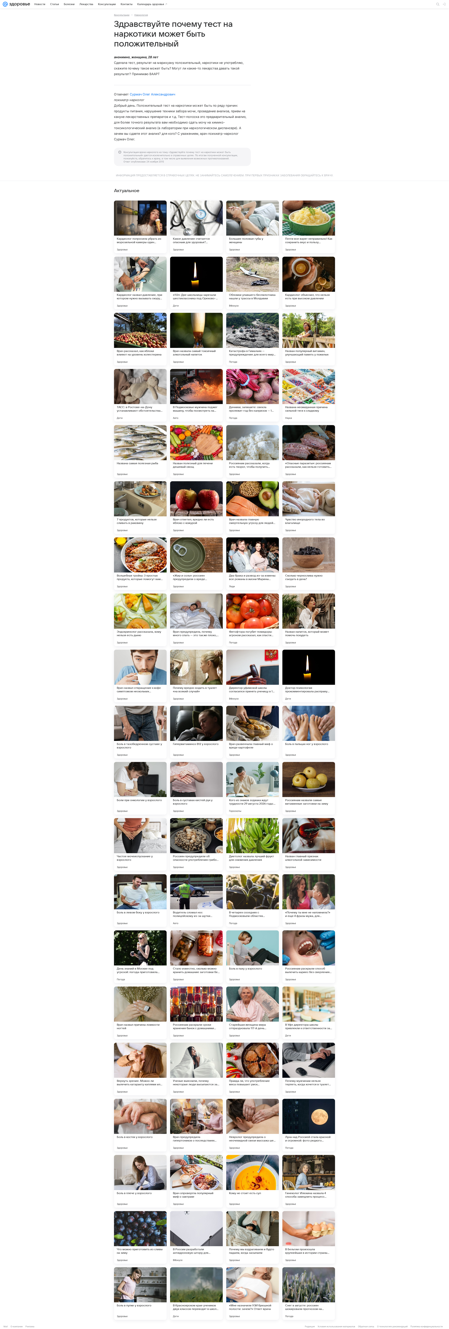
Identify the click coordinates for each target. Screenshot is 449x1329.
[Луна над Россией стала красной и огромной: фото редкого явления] (308, 1125)
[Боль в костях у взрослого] (140, 1125)
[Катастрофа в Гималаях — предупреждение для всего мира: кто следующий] (252, 339)
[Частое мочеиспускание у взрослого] (140, 844)
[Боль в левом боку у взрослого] (140, 900)
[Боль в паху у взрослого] (252, 956)
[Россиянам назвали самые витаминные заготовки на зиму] (308, 788)
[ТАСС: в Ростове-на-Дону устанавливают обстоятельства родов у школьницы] (140, 395)
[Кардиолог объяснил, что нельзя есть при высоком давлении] (308, 283)
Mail (6, 1326)
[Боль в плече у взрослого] (140, 1181)
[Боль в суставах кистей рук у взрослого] (196, 788)
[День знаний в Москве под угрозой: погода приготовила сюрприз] (140, 956)
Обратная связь (366, 1326)
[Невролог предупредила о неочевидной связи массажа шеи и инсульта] (252, 1125)
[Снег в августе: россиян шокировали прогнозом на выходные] (308, 1293)
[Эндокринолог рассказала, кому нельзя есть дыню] (140, 620)
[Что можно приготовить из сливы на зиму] (140, 1237)
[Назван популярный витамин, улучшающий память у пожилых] (308, 339)
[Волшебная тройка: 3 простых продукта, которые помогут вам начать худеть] (140, 563)
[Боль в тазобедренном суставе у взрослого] (140, 732)
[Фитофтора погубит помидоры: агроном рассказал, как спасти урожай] (252, 620)
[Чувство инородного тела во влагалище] (308, 507)
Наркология (141, 15)
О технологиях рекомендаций (392, 1326)
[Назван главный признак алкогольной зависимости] (308, 844)
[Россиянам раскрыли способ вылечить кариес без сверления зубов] (308, 956)
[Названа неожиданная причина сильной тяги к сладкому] (308, 395)
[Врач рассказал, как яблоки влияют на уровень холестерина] (140, 339)
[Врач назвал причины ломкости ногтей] (140, 1013)
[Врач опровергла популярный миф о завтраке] (196, 1181)
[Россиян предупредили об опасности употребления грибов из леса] (196, 844)
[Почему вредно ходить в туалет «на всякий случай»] (196, 676)
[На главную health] (19, 4)
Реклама (29, 1326)
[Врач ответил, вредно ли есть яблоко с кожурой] (196, 507)
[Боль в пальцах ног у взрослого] (308, 732)
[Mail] (5, 4)
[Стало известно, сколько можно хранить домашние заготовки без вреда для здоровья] (196, 956)
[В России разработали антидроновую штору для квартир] (196, 1237)
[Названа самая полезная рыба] (140, 451)
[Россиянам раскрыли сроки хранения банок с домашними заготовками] (196, 1013)
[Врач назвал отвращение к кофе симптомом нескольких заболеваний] (140, 676)
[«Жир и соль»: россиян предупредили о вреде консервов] (196, 563)
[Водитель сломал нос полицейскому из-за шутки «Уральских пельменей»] (196, 900)
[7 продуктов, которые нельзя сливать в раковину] (140, 507)
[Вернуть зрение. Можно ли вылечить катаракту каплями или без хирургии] (140, 1069)
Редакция (310, 1326)
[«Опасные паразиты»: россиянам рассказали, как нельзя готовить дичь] (308, 451)
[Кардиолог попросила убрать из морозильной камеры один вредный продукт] (140, 227)
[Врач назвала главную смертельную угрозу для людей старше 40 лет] (252, 507)
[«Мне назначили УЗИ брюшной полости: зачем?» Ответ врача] (252, 1293)
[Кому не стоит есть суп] (252, 1181)
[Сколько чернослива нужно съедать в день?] (308, 563)
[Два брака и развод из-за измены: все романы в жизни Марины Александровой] (252, 563)
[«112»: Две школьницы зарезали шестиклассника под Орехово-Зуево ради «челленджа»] (196, 283)
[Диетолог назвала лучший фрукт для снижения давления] (252, 844)
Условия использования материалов (336, 1326)
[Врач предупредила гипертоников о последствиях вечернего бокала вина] (196, 1125)
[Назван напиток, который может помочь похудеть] (308, 620)
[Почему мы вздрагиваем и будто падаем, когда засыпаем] (252, 1237)
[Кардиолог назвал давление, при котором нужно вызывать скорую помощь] (140, 283)
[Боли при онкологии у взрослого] (140, 788)
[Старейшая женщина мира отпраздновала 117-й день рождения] (252, 1013)
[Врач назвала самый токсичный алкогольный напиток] (196, 339)
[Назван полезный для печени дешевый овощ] (196, 451)
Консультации (121, 15)
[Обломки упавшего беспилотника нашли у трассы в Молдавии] (252, 283)
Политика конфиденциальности (426, 1326)
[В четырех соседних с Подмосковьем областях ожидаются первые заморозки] (252, 900)
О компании (17, 1326)
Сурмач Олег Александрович (152, 94)
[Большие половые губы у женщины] (252, 227)
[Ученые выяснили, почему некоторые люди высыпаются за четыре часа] (196, 1069)
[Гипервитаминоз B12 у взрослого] (196, 732)
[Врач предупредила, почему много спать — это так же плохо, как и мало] (196, 620)
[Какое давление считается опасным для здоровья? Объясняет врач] (196, 227)
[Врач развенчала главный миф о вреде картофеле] (252, 732)
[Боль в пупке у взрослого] (140, 1293)
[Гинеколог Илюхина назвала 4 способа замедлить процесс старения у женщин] (308, 1181)
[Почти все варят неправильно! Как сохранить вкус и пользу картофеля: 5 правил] (308, 227)
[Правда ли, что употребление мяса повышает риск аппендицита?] (252, 1069)
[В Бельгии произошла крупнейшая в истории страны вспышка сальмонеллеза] (308, 1237)
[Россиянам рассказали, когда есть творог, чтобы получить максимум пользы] (252, 451)
